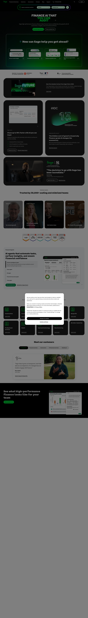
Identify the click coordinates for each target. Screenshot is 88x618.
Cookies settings (44, 321)
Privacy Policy (38, 307)
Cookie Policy (30, 307)
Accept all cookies (44, 318)
